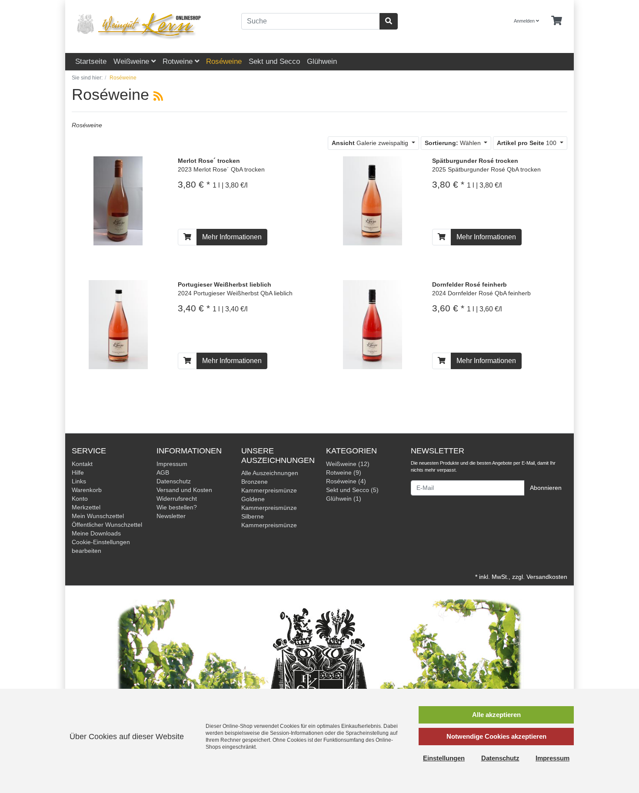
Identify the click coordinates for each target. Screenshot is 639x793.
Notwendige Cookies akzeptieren (496, 736)
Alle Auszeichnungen (269, 472)
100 (527, 142)
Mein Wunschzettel (98, 515)
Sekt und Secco (274, 61)
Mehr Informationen (232, 237)
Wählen (454, 142)
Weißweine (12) (347, 463)
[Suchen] (388, 21)
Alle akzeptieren (496, 714)
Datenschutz (173, 481)
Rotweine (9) (343, 472)
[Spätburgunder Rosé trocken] (372, 200)
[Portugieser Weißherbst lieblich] (118, 324)
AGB (162, 472)
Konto (80, 498)
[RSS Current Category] (158, 96)
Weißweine (132, 61)
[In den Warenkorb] (187, 237)
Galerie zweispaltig (371, 142)
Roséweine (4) (346, 481)
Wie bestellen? (176, 507)
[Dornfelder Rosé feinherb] (372, 324)
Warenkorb (87, 489)
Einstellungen (444, 758)
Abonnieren (546, 487)
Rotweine (179, 61)
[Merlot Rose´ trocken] (118, 200)
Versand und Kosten (184, 489)
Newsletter (171, 515)
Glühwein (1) (343, 498)
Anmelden (525, 20)
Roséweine (224, 61)
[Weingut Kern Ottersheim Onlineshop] (150, 26)
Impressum (171, 463)
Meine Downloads (96, 533)
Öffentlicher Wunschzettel (107, 524)
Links (79, 481)
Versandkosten (546, 576)
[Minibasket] (556, 21)
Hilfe (78, 472)
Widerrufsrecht (176, 498)
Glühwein (322, 61)
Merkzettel (86, 507)
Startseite (90, 61)
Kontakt (82, 463)
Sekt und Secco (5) (352, 489)
